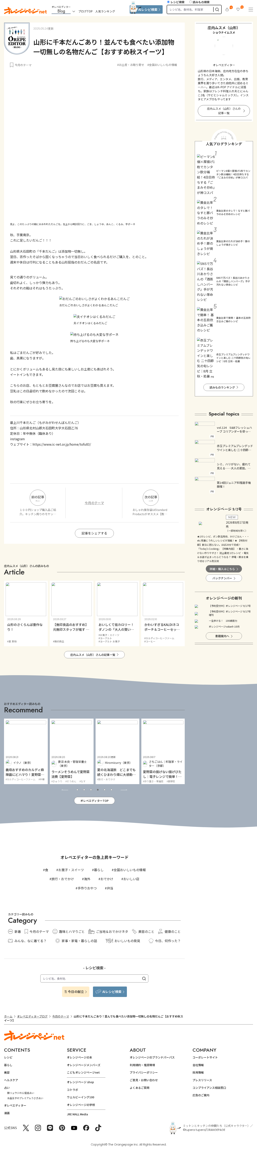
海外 (87, 878)
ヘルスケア (11, 1080)
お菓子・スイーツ (71, 869)
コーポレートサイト (205, 1057)
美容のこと (146, 931)
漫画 (7, 1113)
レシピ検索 (177, 2)
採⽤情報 (198, 1072)
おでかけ (106, 878)
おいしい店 (131, 878)
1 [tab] (77, 790)
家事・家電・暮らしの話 (79, 940)
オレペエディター (15, 1105)
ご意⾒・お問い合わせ (144, 1080)
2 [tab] (84, 790)
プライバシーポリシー (144, 1072)
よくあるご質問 (139, 1088)
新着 (17, 931)
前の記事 (37, 496)
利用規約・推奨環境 (142, 1065)
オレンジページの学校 (81, 1105)
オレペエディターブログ (32, 1016)
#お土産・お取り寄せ (130, 65)
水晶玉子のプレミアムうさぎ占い (25, 1098)
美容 (7, 1072)
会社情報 (198, 1065)
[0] (227, 9)
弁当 (110, 888)
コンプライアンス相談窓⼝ (209, 1088)
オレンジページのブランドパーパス (152, 1057)
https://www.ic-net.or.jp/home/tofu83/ (62, 444)
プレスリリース (202, 1080)
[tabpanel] (48, 751)
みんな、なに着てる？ (30, 940)
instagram (17, 438)
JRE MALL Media (77, 1114)
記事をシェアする (94, 533)
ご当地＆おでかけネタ (112, 931)
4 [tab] (98, 790)
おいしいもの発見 (127, 940)
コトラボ (72, 1090)
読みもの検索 (201, 2)
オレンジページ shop (80, 1082)
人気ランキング (105, 11)
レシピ (8, 1057)
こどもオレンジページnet (83, 1072)
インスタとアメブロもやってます (223, 97)
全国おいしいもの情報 (130, 869)
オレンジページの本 (79, 1057)
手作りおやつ (87, 888)
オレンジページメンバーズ (83, 1065)
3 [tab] (91, 790)
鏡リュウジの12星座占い (20, 1092)
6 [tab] (111, 790)
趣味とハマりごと (72, 931)
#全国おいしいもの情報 (162, 65)
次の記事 (150, 496)
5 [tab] (104, 790)
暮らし (99, 869)
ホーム (8, 1016)
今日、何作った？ (168, 940)
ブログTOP (85, 11)
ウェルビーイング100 (80, 1097)
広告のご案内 (201, 1095)
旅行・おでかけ (62, 878)
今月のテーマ (23, 65)
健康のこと (173, 931)
